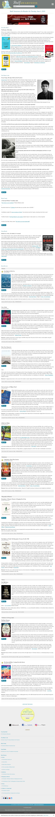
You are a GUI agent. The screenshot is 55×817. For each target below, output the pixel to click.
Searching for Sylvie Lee (7, 759)
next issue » (30, 704)
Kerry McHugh (27, 62)
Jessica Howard (23, 411)
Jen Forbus (49, 690)
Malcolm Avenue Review (10, 527)
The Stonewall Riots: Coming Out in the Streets (11, 793)
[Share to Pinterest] (9, 798)
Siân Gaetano (34, 648)
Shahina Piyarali (18, 335)
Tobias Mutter (4, 256)
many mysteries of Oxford (17, 212)
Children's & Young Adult (6, 788)
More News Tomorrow (7, 764)
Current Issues (28, 809)
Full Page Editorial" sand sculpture (16, 216)
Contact (12, 809)
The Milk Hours (5, 785)
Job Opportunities (42, 809)
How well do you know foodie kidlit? (23, 221)
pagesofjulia (16, 567)
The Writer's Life (4, 737)
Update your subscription (39, 804)
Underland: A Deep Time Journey (9, 774)
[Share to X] (5, 798)
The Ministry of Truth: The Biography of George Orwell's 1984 (14, 781)
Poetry (3, 783)
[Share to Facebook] (3, 798)
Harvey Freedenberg (49, 375)
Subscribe (37, 809)
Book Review (3, 755)
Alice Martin (33, 446)
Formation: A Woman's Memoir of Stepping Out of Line (12, 778)
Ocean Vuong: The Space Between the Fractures (11, 739)
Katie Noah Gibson (32, 296)
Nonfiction (4, 772)
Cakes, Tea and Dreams (45, 296)
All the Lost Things (6, 769)
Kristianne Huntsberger (5, 188)
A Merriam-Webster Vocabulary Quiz (8, 745)
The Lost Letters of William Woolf (9, 767)
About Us (9, 809)
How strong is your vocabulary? (8, 202)
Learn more (45, 815)
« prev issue (24, 704)
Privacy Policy (47, 809)
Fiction (3, 757)
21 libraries (13, 207)
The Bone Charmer (6, 790)
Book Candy (3, 743)
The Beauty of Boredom (6, 734)
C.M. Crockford (8, 605)
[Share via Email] (1, 798)
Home (6, 809)
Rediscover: (10, 751)
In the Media (33, 809)
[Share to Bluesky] (11, 798)
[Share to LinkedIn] (7, 798)
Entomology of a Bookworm (39, 62)
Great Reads (3, 749)
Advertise (15, 809)
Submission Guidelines (21, 809)
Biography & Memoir (6, 776)
